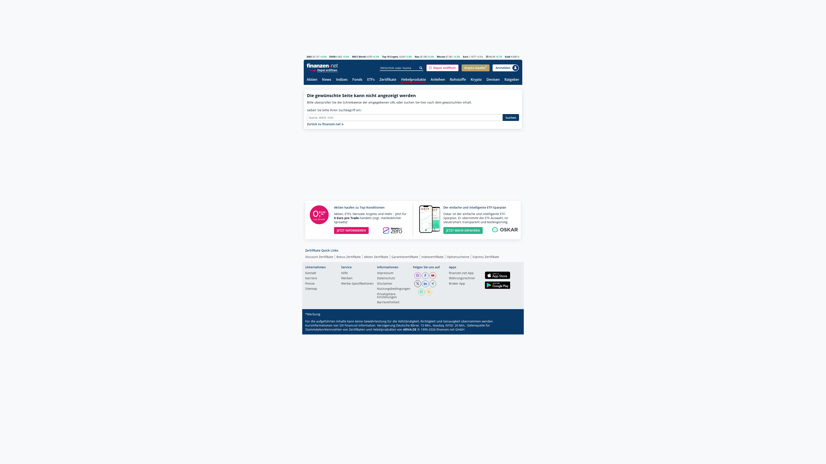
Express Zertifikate (486, 257)
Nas (417, 56)
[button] (442, 67)
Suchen (510, 118)
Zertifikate (387, 80)
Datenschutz (386, 278)
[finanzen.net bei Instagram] (417, 275)
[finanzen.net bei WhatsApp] (421, 291)
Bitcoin (441, 56)
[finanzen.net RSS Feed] (428, 291)
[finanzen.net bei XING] (432, 283)
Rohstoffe (458, 80)
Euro (465, 56)
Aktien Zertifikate (376, 257)
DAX (309, 56)
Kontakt (310, 273)
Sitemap (311, 289)
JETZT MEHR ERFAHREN (463, 230)
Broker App (457, 283)
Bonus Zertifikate (348, 257)
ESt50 (332, 56)
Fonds (357, 80)
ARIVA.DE (409, 329)
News (326, 80)
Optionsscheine (458, 257)
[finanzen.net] (322, 66)
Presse (310, 283)
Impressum (385, 273)
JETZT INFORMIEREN (351, 230)
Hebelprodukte (413, 80)
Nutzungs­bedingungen (393, 289)
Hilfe (344, 273)
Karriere (311, 278)
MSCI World (359, 56)
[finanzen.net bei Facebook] (425, 275)
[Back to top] (513, 459)
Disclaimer (384, 283)
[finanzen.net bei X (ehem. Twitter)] (417, 283)
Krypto (476, 80)
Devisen (493, 80)
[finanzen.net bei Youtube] (432, 275)
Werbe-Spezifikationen (357, 283)
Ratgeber (511, 80)
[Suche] (421, 68)
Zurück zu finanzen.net (324, 124)
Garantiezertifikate (404, 257)
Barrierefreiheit (388, 302)
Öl (487, 56)
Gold (507, 56)
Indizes (342, 80)
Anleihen (438, 80)
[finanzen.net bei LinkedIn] (425, 283)
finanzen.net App (461, 273)
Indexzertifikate (432, 257)
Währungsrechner (462, 278)
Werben (347, 278)
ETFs (371, 80)
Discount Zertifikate (319, 257)
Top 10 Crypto (390, 56)
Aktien (312, 80)
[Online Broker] (323, 70)
